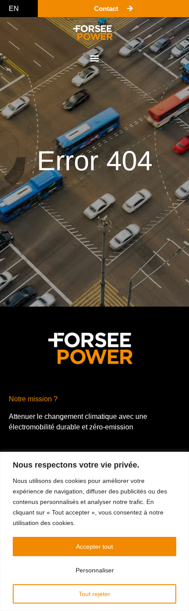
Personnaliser (95, 570)
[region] (94, 531)
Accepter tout (94, 546)
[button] (94, 57)
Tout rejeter (94, 593)
